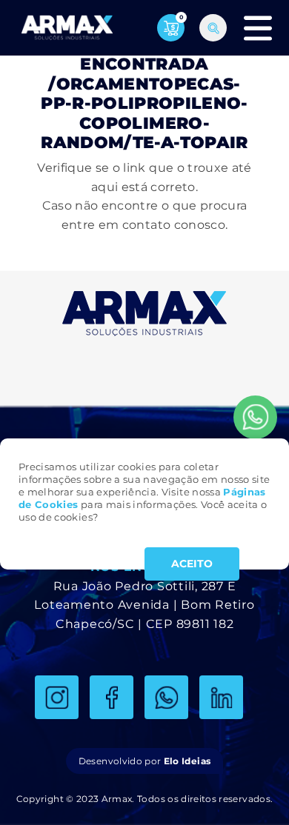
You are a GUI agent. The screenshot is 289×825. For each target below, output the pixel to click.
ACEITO (192, 563)
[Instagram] (57, 697)
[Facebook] (111, 697)
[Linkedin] (221, 697)
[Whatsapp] (255, 417)
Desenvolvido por (144, 760)
